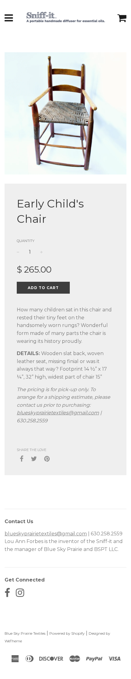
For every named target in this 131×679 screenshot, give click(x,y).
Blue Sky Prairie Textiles (25, 633)
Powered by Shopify (67, 633)
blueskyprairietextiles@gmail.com (58, 413)
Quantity (25, 241)
